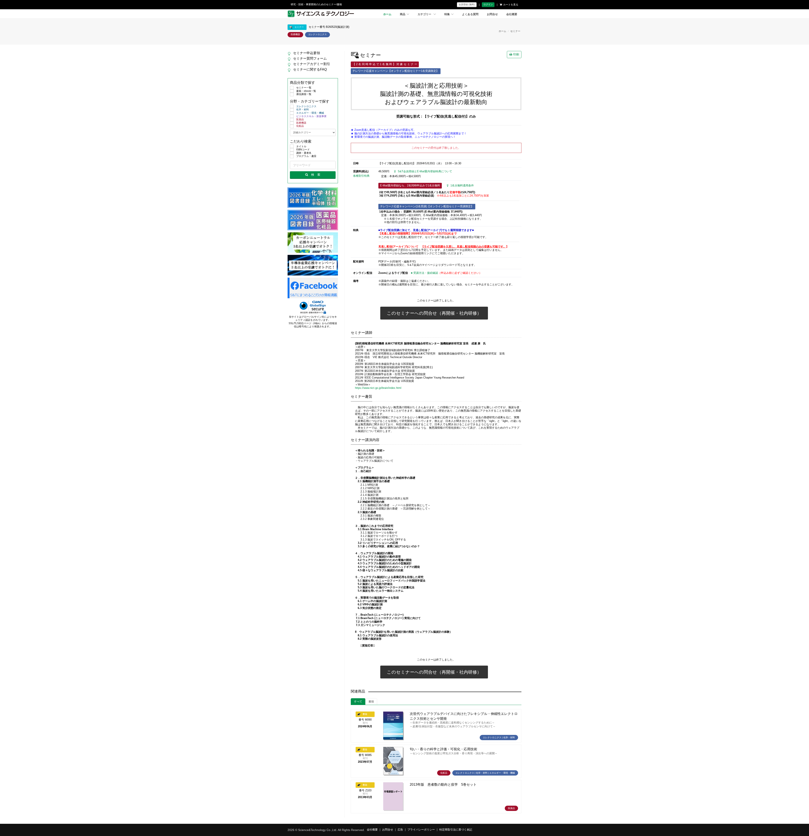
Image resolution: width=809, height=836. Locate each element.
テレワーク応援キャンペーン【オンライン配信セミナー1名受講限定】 (395, 71)
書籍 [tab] (371, 701)
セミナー (515, 31)
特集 (447, 14)
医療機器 (301, 122)
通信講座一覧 (303, 94)
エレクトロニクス (306, 106)
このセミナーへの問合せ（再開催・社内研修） (434, 313)
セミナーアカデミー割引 (311, 64)
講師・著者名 (303, 152)
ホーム (387, 14)
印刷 (516, 54)
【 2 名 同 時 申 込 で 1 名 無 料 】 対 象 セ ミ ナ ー (384, 64)
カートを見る (510, 4)
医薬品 (300, 119)
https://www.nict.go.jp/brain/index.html (378, 388)
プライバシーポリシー (421, 829)
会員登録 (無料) (467, 4)
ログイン (488, 4)
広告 (400, 829)
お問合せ (492, 14)
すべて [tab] (358, 701)
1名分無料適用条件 (462, 185)
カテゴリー (425, 14)
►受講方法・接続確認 (424, 273)
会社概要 (511, 14)
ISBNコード (303, 149)
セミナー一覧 (303, 87)
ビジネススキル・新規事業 (311, 116)
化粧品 (300, 125)
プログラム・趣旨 (306, 156)
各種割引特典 (361, 175)
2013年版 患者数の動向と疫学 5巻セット (443, 784)
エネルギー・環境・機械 (310, 112)
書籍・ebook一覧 (306, 91)
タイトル (301, 146)
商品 (402, 14)
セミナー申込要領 (306, 53)
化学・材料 (302, 109)
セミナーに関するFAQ (310, 69)
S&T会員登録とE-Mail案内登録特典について (425, 171)
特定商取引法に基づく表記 (455, 829)
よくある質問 (470, 14)
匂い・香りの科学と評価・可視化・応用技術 (443, 749)
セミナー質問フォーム (310, 58)
